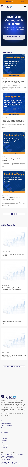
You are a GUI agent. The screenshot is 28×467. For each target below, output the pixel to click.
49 (17, 213)
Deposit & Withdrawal (6, 425)
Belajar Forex (4, 447)
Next (20, 213)
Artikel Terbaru (7, 52)
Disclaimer (4, 440)
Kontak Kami (4, 432)
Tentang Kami (4, 427)
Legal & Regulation (6, 423)
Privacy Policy (5, 445)
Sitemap (3, 421)
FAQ (2, 430)
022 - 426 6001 (8, 459)
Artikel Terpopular (8, 225)
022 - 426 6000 (9, 458)
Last (23, 213)
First (5, 213)
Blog (2, 442)
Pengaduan (4, 438)
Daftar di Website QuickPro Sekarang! (14, 37)
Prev (8, 213)
